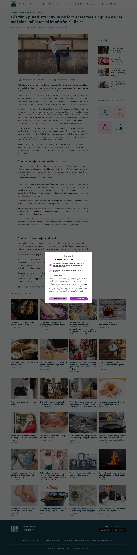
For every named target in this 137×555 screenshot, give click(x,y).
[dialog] (68, 277)
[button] (68, 275)
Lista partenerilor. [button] (82, 284)
